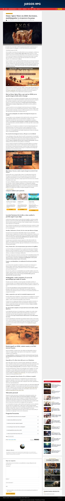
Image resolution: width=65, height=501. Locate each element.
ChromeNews (37, 499)
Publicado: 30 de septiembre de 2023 (16, 20)
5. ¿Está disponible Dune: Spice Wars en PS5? (14, 430)
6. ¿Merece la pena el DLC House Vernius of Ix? (14, 433)
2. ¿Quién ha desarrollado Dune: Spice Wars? (14, 419)
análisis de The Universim (19, 372)
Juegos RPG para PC (9, 13)
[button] (56, 9)
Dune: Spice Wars (10, 436)
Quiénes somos (26, 497)
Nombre (7, 478)
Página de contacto (6, 497)
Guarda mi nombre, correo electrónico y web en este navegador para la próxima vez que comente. (22, 491)
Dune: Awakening (11, 90)
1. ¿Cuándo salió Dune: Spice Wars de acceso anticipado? (16, 416)
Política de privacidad (13, 497)
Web (7, 486)
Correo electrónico (9, 482)
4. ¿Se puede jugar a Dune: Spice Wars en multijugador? (16, 426)
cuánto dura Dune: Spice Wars (30, 387)
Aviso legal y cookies (20, 497)
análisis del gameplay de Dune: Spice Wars (15, 390)
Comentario (8, 466)
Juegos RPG (32, 4)
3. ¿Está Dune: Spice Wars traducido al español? (15, 423)
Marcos (8, 20)
